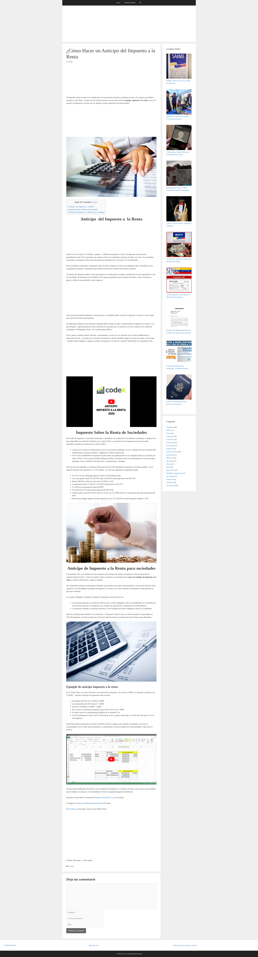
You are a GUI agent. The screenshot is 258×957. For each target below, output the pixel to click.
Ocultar (94, 202)
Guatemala (170, 455)
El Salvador (170, 446)
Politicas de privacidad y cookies (185, 945)
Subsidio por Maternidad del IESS (88, 803)
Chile (168, 433)
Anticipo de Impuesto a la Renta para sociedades (85, 212)
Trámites (169, 479)
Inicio (118, 3)
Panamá (169, 464)
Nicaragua (170, 461)
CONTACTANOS (129, 3)
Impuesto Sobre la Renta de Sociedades (82, 209)
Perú (168, 467)
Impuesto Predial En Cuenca (105, 797)
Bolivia (169, 430)
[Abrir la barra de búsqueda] (140, 3)
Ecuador (71, 866)
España (169, 449)
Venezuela (170, 485)
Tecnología (170, 476)
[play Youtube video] (111, 401)
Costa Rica (170, 439)
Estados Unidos (171, 452)
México (169, 458)
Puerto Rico (170, 470)
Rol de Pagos (71, 809)
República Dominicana (174, 473)
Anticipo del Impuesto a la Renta (80, 207)
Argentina (170, 427)
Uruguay (169, 482)
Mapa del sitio (94, 945)
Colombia (169, 436)
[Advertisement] (129, 24)
